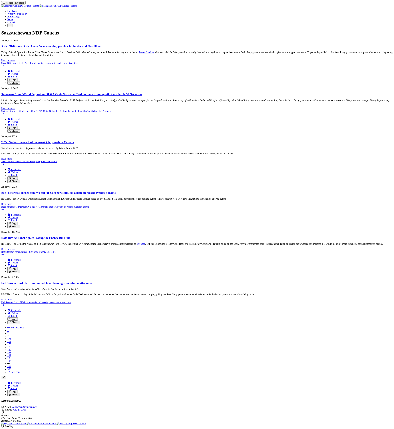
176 (9, 338)
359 (9, 369)
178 (9, 344)
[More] (9, 25)
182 (9, 355)
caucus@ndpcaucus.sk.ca (24, 407)
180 (9, 349)
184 (9, 361)
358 (9, 366)
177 (9, 341)
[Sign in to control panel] (14, 423)
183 (9, 358)
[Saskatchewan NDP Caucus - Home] (39, 5)
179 (9, 347)
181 (9, 352)
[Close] (3, 377)
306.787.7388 (19, 409)
